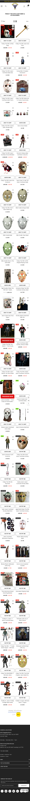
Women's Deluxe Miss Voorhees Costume (22, 154)
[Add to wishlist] (13, 26)
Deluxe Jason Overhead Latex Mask (7, 428)
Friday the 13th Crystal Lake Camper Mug (7, 126)
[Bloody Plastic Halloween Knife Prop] (7, 552)
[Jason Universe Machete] (22, 415)
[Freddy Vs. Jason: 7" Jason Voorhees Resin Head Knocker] (7, 606)
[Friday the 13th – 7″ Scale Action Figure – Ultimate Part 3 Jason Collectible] (7, 634)
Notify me (22, 451)
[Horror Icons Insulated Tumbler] (22, 552)
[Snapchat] (17, 791)
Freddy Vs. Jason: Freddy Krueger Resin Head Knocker (7, 701)
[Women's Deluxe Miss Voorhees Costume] (22, 141)
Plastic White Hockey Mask (22, 537)
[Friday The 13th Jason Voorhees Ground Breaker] (7, 141)
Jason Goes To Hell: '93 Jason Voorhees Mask (22, 181)
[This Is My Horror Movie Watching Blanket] (7, 579)
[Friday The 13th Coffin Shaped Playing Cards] (22, 249)
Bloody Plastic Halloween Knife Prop (7, 564)
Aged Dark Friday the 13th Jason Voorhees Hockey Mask (22, 510)
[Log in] (24, 6)
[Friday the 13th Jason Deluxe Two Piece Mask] (7, 359)
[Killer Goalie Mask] (7, 223)
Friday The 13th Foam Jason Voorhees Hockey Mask (22, 455)
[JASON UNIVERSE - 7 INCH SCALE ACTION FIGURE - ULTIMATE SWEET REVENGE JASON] (7, 387)
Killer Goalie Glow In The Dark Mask (7, 261)
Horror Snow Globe (22, 126)
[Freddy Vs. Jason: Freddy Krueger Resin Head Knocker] (7, 688)
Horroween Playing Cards (22, 591)
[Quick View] (13, 28)
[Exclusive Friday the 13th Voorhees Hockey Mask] (22, 276)
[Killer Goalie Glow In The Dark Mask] (7, 249)
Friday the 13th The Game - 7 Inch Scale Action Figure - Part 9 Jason (7, 345)
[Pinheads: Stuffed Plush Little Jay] (22, 634)
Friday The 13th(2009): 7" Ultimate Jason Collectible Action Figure (7, 674)
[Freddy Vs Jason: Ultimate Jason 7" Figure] (22, 688)
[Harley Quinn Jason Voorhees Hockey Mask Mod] (22, 470)
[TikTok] (13, 791)
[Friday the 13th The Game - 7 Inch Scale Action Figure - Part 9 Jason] (7, 331)
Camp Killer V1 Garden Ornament (22, 71)
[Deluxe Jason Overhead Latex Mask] (7, 415)
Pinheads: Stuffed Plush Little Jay (22, 646)
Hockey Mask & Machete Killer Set (22, 316)
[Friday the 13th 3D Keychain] (7, 470)
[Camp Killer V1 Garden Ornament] (22, 59)
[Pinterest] (9, 791)
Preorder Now (7, 341)
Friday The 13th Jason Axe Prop (22, 44)
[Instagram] (6, 791)
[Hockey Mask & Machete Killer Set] (22, 303)
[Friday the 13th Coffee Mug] (7, 31)
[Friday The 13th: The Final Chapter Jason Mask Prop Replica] (22, 661)
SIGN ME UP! (24, 785)
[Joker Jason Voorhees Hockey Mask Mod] (7, 497)
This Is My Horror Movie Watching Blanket (7, 592)
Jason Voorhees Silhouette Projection (7, 537)
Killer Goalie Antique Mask (22, 208)
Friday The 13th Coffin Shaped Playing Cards (22, 261)
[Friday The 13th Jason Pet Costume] (7, 168)
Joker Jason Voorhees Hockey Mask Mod (7, 510)
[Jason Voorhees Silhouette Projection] (7, 524)
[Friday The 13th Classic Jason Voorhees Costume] (22, 359)
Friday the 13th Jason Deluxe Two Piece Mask (8, 372)
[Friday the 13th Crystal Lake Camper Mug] (7, 113)
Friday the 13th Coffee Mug (7, 44)
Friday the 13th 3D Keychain (7, 482)
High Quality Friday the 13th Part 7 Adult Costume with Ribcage (7, 289)
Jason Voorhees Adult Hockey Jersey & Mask (22, 343)
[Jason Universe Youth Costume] (7, 442)
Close (28, 1)
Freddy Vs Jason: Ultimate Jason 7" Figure (22, 701)
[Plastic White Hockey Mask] (22, 524)
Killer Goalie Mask (7, 235)
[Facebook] (2, 791)
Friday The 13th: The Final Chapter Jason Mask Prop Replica (22, 674)
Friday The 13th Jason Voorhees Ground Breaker (7, 154)
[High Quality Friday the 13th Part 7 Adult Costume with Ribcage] (7, 276)
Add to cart (8, 40)
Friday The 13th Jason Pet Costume (7, 181)
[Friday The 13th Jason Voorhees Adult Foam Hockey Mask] (7, 86)
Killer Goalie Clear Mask (22, 235)
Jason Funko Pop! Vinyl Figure (7, 316)
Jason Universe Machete (22, 427)
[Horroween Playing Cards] (22, 579)
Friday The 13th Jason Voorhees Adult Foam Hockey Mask (7, 99)
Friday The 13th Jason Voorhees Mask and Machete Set (7, 72)
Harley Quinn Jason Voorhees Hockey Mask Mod (22, 482)
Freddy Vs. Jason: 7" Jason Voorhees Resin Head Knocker (7, 619)
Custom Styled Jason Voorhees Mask (22, 399)
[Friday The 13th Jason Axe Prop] (22, 31)
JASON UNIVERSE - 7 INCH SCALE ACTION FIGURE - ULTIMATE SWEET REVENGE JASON (7, 400)
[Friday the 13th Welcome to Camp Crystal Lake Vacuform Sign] (22, 86)
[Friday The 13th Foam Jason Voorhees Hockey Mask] (22, 442)
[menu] (1, 6)
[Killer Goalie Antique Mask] (22, 195)
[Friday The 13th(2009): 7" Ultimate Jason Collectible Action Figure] (7, 661)
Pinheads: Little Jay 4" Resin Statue (22, 619)
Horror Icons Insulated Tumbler (22, 564)
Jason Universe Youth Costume (7, 455)
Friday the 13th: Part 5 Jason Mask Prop (7, 208)
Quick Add (22, 123)
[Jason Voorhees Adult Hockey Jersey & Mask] (22, 331)
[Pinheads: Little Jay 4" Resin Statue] (22, 606)
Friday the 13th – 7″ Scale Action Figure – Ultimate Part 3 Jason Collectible (7, 647)
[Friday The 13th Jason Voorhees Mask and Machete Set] (7, 59)
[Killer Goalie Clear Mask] (22, 223)
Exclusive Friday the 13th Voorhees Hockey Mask (22, 289)
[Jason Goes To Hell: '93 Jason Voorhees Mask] (22, 168)
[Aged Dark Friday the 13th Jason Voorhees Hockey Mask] (22, 497)
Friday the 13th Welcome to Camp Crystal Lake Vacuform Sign (22, 99)
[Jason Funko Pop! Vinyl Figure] (7, 303)
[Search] (6, 6)
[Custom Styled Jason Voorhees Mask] (22, 387)
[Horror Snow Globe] (22, 113)
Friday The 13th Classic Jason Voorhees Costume (22, 372)
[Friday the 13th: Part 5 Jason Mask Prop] (7, 195)
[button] (14, 21)
